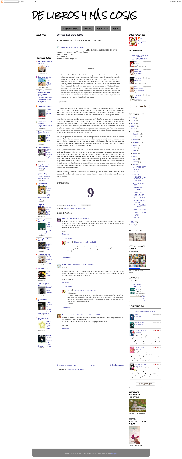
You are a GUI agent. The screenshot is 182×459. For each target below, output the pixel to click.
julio (134, 148)
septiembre (137, 142)
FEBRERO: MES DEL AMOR (138, 188)
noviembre (136, 137)
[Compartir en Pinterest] (90, 205)
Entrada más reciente (66, 365)
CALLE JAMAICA (138, 195)
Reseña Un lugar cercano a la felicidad (49, 259)
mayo (135, 153)
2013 (133, 225)
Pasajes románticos (69, 315)
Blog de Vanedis (44, 165)
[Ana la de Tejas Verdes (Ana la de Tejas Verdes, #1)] (132, 92)
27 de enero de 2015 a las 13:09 (83, 264)
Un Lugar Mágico (44, 254)
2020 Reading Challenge (137, 285)
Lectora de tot (43, 173)
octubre (135, 139)
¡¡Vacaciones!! (49, 66)
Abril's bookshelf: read (145, 311)
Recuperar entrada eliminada (138, 201)
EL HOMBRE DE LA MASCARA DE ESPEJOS (139, 178)
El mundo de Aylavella (42, 300)
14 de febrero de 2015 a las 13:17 (88, 315)
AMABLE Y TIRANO (139, 209)
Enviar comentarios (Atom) (75, 369)
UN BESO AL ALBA (138, 198)
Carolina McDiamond (42, 205)
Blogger (113, 453)
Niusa (64, 218)
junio (134, 150)
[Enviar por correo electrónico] (82, 205)
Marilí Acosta (67, 264)
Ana (135, 62)
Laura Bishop (139, 366)
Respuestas (68, 238)
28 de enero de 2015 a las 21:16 (85, 290)
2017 (133, 126)
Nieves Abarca (69, 208)
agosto (135, 145)
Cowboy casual (139, 347)
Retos (116, 28)
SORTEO (135, 174)
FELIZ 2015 (136, 218)
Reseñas (88, 28)
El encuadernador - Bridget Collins (49, 245)
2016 (133, 129)
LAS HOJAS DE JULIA (137, 170)
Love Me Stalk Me (140, 364)
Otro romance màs (44, 77)
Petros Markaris (139, 82)
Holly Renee (138, 349)
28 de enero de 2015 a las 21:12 (85, 242)
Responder (66, 234)
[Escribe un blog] (84, 205)
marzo (135, 159)
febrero (135, 162)
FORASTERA (136, 192)
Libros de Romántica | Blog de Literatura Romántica (44, 93)
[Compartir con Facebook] (88, 205)
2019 (133, 120)
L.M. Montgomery (140, 90)
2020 (133, 118)
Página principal (71, 28)
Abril (69, 242)
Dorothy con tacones (42, 184)
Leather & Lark (139, 322)
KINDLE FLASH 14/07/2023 (43, 167)
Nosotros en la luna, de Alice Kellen (49, 211)
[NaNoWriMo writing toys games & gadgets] (137, 269)
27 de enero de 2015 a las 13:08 (78, 218)
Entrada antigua (117, 365)
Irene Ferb (138, 332)
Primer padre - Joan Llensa (48, 138)
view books (143, 300)
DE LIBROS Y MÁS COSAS (84, 15)
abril (134, 156)
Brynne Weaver (139, 324)
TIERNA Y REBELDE (139, 212)
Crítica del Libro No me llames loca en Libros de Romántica (45, 99)
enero (135, 164)
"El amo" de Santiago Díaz (48, 112)
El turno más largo (140, 330)
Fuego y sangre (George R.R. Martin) (48, 325)
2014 (133, 222)
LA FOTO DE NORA (139, 167)
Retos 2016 (102, 28)
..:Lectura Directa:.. (45, 147)
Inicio (93, 365)
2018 (133, 123)
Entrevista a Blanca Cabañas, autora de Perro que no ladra (44, 176)
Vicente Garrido (80, 208)
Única (136, 314)
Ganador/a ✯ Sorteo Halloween (49, 290)
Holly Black (138, 99)
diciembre (136, 134)
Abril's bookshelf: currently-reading (140, 57)
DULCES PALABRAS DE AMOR (139, 206)
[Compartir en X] (86, 205)
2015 (133, 131)
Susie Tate (138, 316)
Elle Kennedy (139, 73)
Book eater (42, 334)
